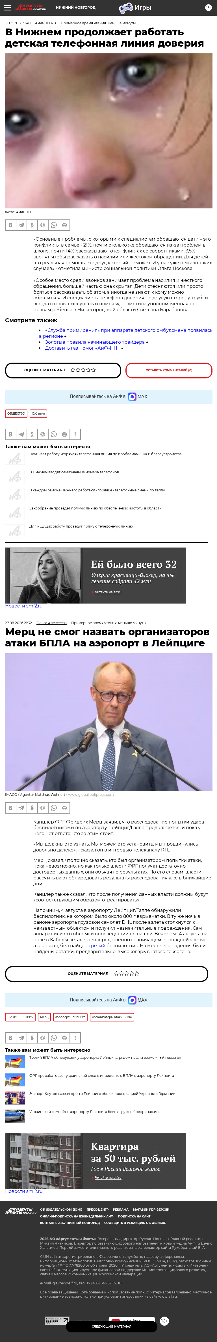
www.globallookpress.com (91, 794)
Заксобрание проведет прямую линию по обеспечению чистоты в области (95, 508)
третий (98, 945)
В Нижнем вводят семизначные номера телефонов (74, 472)
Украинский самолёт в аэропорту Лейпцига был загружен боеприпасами (94, 1112)
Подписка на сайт (134, 1216)
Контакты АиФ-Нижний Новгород (70, 1223)
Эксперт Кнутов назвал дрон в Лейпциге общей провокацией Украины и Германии (102, 1094)
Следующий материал (111, 1326)
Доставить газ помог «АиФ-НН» (82, 348)
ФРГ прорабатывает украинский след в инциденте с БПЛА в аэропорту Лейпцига (101, 1075)
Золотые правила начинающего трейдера (95, 342)
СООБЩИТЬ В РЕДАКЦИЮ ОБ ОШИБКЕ (135, 1223)
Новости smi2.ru (24, 606)
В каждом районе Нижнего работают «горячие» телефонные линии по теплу (97, 490)
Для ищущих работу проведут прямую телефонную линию (81, 526)
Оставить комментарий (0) (169, 370)
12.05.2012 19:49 (18, 23)
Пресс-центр (97, 1210)
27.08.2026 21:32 (18, 623)
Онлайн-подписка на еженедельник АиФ (77, 1216)
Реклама (121, 1210)
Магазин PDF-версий (151, 1210)
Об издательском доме (61, 1210)
